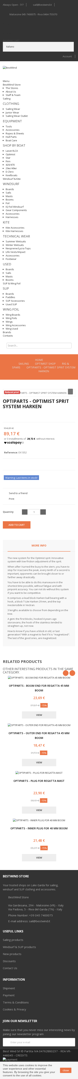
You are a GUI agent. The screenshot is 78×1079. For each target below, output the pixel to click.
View (39, 715)
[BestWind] (18, 72)
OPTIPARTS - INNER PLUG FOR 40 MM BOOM (39, 828)
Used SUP (11, 304)
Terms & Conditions (16, 1002)
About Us (11, 91)
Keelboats (11, 175)
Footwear (11, 259)
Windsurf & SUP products (19, 947)
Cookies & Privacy (14, 1009)
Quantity (8, 511)
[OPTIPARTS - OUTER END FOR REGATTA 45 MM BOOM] (39, 725)
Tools (9, 126)
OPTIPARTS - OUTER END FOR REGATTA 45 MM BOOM (39, 735)
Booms (10, 199)
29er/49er (11, 168)
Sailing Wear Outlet (17, 116)
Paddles (10, 297)
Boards (10, 189)
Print (11, 498)
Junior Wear (12, 112)
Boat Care (11, 140)
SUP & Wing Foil (11, 283)
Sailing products (13, 940)
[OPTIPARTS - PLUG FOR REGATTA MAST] (39, 773)
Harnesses (12, 217)
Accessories (13, 130)
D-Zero (10, 171)
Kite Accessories (15, 227)
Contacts (8, 335)
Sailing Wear (13, 109)
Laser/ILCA (12, 150)
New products (12, 954)
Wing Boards (13, 314)
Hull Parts (11, 137)
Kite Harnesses (14, 231)
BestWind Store (12, 84)
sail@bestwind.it (42, 4)
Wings (9, 321)
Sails (8, 192)
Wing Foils (11, 318)
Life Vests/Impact (15, 252)
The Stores (12, 88)
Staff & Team (13, 95)
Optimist (10, 154)
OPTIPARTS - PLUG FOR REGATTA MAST (39, 781)
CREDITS (21, 1055)
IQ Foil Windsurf (15, 206)
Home (39, 360)
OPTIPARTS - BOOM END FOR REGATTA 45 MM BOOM (39, 688)
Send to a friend (18, 493)
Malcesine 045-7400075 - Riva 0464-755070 (33, 14)
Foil (7, 203)
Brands (7, 332)
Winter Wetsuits (15, 245)
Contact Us (10, 968)
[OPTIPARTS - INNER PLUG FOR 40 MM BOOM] (39, 820)
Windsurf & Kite (12, 179)
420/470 (10, 164)
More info (39, 545)
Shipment (9, 988)
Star (8, 157)
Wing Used (12, 328)
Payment (9, 995)
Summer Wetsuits (16, 241)
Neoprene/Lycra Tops (18, 248)
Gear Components (16, 210)
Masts (9, 196)
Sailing (6, 98)
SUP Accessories (15, 300)
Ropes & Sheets (15, 133)
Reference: (11, 452)
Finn (8, 161)
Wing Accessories (16, 325)
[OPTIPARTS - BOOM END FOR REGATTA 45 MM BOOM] (39, 678)
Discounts (9, 961)
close (66, 1070)
